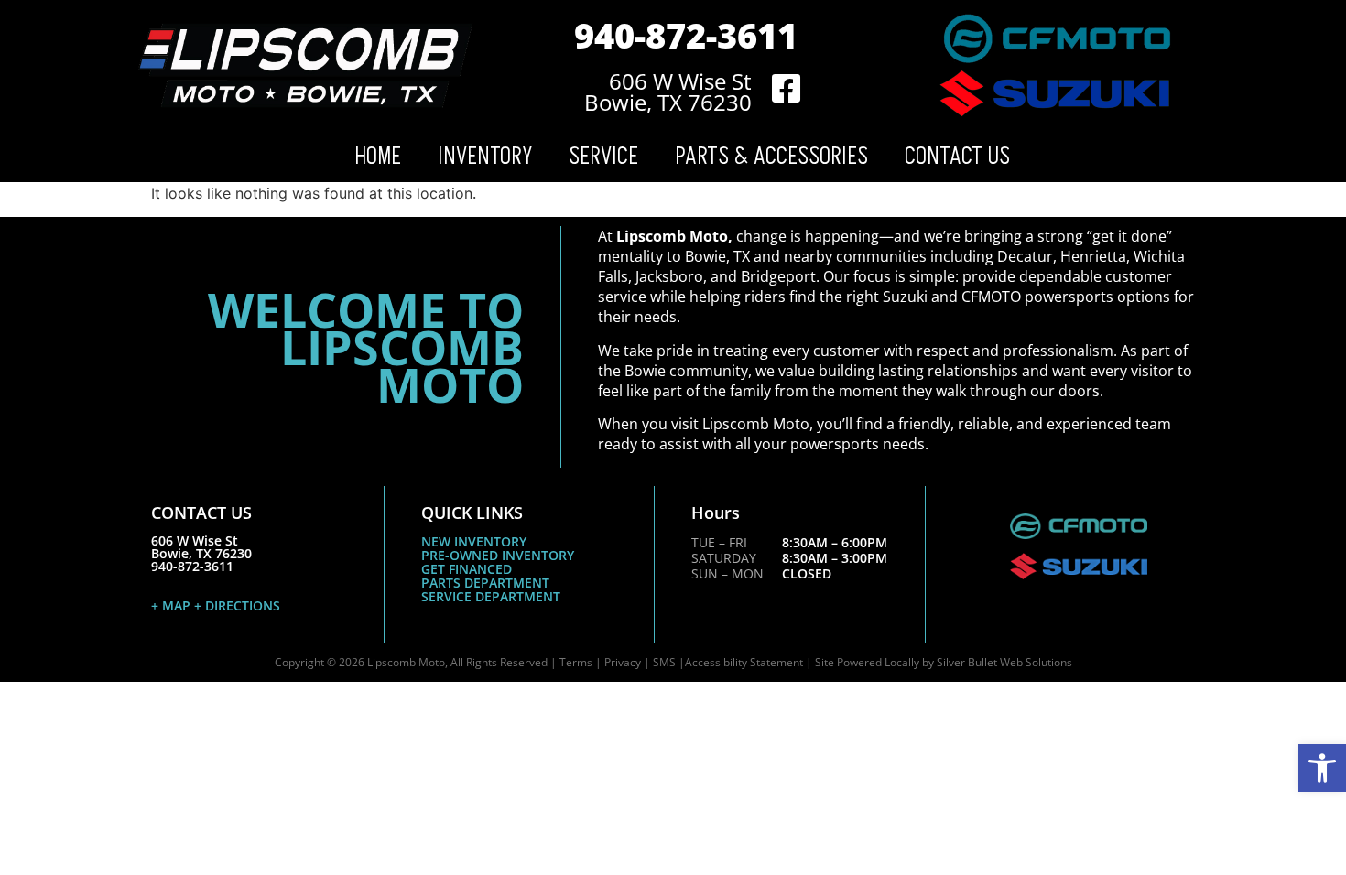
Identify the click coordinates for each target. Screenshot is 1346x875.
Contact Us (957, 156)
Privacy (622, 662)
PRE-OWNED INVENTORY (497, 555)
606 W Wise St (680, 81)
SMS (664, 662)
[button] (1322, 768)
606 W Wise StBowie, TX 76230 (201, 547)
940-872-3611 (686, 35)
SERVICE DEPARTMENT (490, 596)
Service (603, 156)
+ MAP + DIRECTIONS (215, 605)
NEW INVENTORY (473, 541)
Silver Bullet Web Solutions (1004, 662)
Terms (575, 662)
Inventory (485, 156)
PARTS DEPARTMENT (485, 582)
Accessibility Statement (744, 662)
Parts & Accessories (771, 156)
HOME (377, 156)
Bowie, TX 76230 (668, 102)
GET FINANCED (466, 569)
